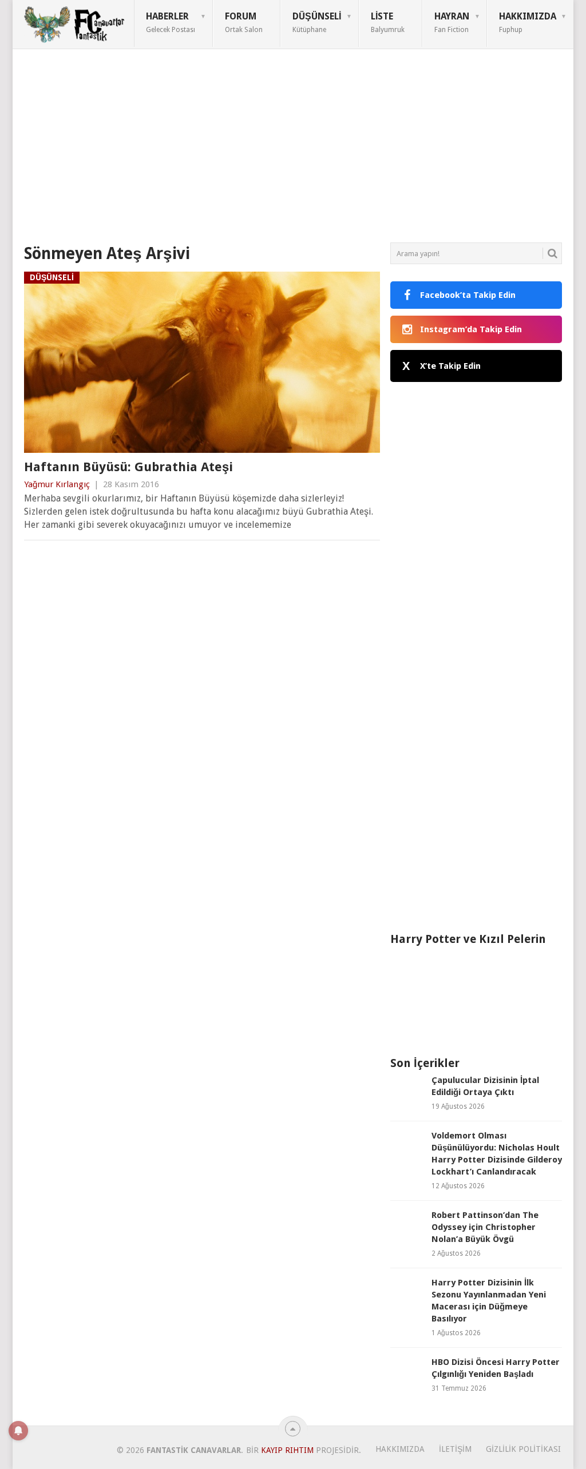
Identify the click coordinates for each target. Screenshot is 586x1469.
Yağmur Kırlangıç (57, 484)
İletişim (455, 1449)
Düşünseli (316, 22)
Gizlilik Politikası (523, 1449)
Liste (388, 22)
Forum (244, 22)
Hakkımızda (527, 22)
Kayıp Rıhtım (287, 1450)
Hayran (451, 22)
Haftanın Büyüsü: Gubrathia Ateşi (128, 467)
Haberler (170, 22)
